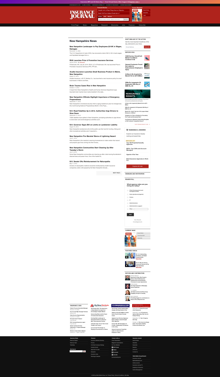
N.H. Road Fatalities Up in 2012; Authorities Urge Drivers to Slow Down (94, 112)
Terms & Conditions (119, 375)
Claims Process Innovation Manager (79, 308)
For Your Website (116, 345)
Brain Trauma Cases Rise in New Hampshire (88, 85)
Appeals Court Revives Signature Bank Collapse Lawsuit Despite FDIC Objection (120, 319)
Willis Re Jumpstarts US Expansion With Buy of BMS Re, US (133, 84)
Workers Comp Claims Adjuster (78, 331)
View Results (137, 219)
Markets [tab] (110, 16)
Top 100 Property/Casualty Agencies (135, 143)
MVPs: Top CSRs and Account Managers (136, 149)
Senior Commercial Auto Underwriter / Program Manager (78, 326)
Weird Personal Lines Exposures (140, 309)
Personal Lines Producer (76, 318)
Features (131, 25)
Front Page (75, 25)
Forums (92, 342)
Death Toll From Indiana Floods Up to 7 (109, 13)
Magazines (94, 25)
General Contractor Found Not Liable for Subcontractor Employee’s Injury (134, 67)
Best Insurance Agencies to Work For (137, 159)
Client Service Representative (77, 315)
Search (126, 19)
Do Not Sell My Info (116, 357)
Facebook (115, 352)
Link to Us (135, 349)
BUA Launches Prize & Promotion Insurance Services (91, 60)
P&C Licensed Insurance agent (77, 322)
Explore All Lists (137, 166)
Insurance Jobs (94, 354)
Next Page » (117, 173)
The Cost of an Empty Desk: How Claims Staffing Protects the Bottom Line (141, 323)
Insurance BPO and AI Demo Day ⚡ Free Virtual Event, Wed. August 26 (110, 2)
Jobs (123, 25)
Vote (130, 214)
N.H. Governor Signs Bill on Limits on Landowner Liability (93, 124)
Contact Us (135, 351)
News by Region (74, 340)
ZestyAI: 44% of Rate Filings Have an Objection (111, 10)
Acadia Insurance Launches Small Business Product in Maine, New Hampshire (95, 72)
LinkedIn (115, 355)
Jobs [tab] (105, 16)
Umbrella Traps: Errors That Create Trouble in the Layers (99, 324)
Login (144, 15)
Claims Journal (86, 5)
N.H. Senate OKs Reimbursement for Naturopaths (90, 161)
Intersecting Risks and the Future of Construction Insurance (99, 314)
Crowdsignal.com (137, 222)
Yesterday (72, 345)
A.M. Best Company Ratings (97, 345)
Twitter (115, 350)
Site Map (127, 375)
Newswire (82, 62)
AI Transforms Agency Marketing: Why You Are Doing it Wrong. (140, 314)
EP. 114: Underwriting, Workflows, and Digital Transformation (141, 256)
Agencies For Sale (95, 349)
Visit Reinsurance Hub (141, 124)
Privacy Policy (111, 375)
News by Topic (73, 342)
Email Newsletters (116, 340)
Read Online (146, 10)
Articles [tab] (100, 16)
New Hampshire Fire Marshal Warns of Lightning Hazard (93, 136)
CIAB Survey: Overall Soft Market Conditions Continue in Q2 (133, 57)
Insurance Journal (137, 358)
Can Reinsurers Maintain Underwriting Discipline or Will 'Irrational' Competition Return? (137, 120)
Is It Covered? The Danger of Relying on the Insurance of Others (99, 328)
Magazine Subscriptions (117, 342)
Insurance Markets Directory (97, 340)
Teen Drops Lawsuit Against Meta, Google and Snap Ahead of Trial (120, 309)
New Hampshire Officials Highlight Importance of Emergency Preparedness (94, 98)
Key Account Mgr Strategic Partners (79, 311)
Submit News (136, 340)
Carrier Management (126, 5)
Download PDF (141, 235)
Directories (114, 25)
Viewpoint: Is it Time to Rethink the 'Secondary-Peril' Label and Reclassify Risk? (136, 116)
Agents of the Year (132, 154)
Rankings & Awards (95, 356)
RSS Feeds (116, 347)
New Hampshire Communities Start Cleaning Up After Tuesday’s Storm (91, 148)
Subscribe (145, 12)
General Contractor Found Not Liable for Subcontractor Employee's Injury (119, 330)
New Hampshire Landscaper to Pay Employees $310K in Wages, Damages (96, 47)
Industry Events (94, 347)
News (85, 25)
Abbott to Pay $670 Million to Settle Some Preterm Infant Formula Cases (120, 314)
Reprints (135, 347)
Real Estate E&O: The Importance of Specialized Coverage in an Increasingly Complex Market (99, 310)
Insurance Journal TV (98, 5)
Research (104, 25)
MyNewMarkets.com (75, 5)
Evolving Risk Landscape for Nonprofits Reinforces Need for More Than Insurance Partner (98, 319)
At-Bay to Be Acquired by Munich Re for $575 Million (133, 75)
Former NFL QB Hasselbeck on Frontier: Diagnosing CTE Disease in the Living (120, 325)
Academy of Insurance (112, 5)
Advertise (135, 342)
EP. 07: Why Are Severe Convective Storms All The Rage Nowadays (142, 265)
